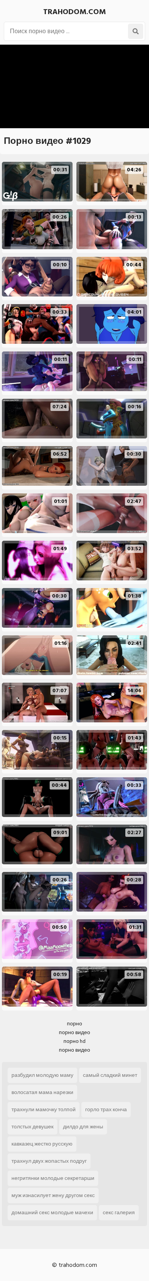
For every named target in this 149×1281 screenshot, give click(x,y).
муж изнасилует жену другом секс (53, 1195)
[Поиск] (135, 31)
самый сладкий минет (110, 1075)
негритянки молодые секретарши (52, 1178)
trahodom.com (74, 12)
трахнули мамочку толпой (43, 1109)
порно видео (74, 1032)
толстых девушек (32, 1126)
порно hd (74, 1041)
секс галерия (119, 1212)
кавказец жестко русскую (42, 1143)
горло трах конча (106, 1109)
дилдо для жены (83, 1126)
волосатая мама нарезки (42, 1092)
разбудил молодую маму (42, 1075)
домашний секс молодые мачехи (52, 1212)
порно (74, 1023)
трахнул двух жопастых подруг (49, 1161)
